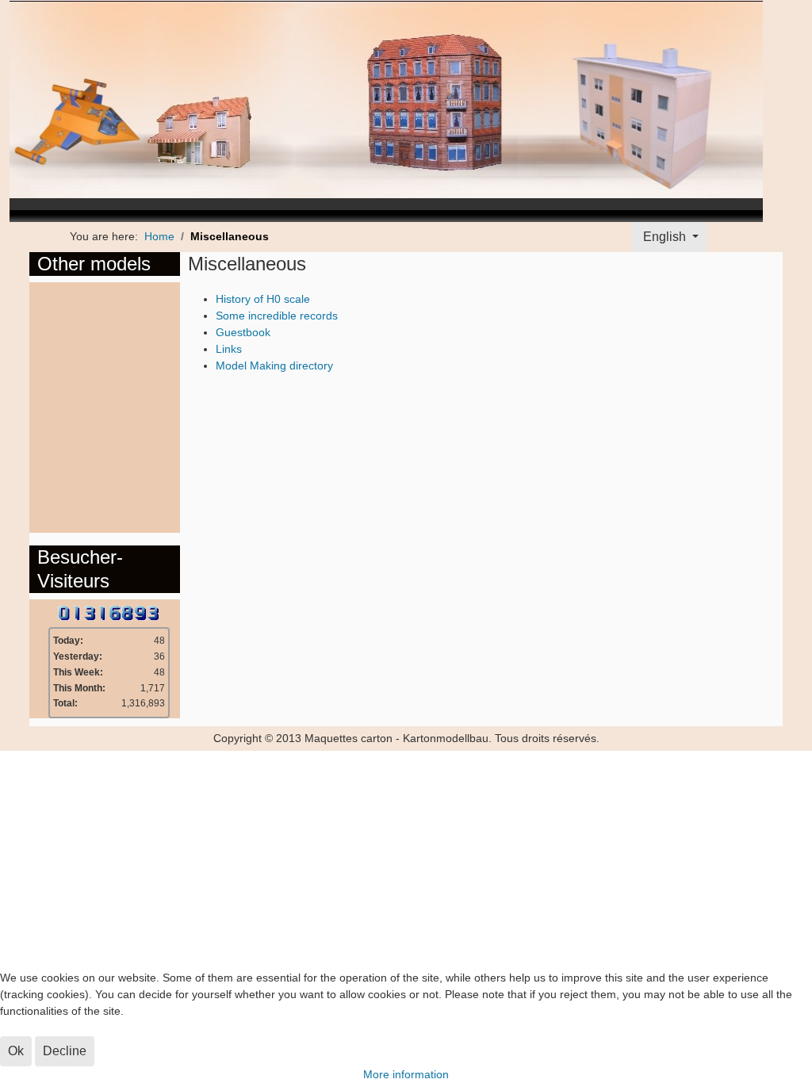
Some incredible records (277, 315)
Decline (64, 1051)
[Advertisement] (100, 405)
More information (406, 1074)
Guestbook (243, 332)
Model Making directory (274, 365)
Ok (16, 1051)
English (664, 236)
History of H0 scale (263, 299)
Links (229, 349)
